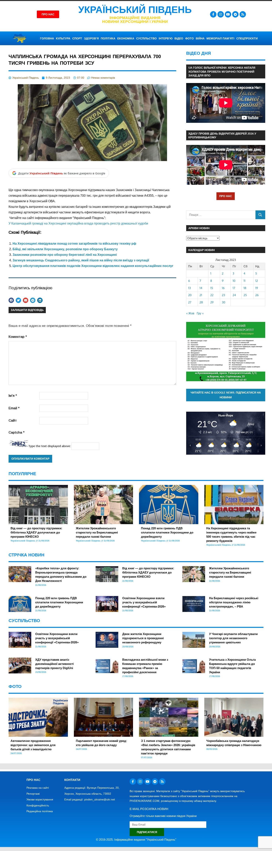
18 (245, 288)
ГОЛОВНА (47, 38)
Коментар (18, 337)
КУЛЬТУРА (63, 38)
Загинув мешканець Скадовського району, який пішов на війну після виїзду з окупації (81, 260)
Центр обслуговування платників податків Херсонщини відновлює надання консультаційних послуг (93, 266)
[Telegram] (235, 14)
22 (211, 295)
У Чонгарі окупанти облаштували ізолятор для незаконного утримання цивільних (233, 638)
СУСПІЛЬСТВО (146, 38)
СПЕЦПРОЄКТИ (247, 38)
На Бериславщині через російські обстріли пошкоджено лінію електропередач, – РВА (233, 602)
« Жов (190, 313)
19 (256, 288)
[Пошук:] (221, 214)
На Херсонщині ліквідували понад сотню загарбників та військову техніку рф (74, 243)
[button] (11, 300)
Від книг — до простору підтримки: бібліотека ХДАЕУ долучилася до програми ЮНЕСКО (36, 532)
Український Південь (135, 9)
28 (201, 302)
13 (189, 288)
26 (257, 295)
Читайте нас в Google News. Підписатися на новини (226, 395)
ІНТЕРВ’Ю (165, 38)
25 (245, 295)
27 (189, 302)
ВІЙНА (200, 38)
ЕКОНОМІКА (125, 38)
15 (211, 288)
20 (190, 295)
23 (223, 295)
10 (234, 281)
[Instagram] (220, 14)
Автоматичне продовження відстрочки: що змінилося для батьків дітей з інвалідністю (33, 745)
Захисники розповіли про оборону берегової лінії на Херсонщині (65, 254)
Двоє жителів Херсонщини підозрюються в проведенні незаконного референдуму (143, 638)
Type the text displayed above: (49, 446)
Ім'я (13, 396)
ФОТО (189, 38)
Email (14, 408)
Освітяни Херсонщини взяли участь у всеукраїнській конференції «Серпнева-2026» (144, 602)
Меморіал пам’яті (220, 38)
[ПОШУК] (260, 214)
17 (234, 288)
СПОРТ (77, 38)
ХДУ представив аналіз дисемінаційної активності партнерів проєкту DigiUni (54, 664)
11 (245, 281)
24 (234, 295)
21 (201, 295)
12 (256, 281)
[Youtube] (228, 14)
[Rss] (243, 14)
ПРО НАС (225, 196)
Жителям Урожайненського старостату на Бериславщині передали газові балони (97, 532)
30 (223, 302)
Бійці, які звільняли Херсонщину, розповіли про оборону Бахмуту (65, 249)
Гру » (200, 313)
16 (223, 288)
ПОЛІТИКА (108, 38)
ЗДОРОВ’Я (91, 38)
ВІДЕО (178, 38)
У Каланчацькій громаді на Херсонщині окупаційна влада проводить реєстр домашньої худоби (78, 223)
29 (212, 302)
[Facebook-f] (213, 14)
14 (201, 288)
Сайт (13, 420)
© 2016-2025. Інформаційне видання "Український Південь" (136, 839)
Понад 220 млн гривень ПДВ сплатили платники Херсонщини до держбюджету (167, 532)
